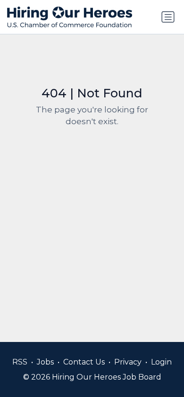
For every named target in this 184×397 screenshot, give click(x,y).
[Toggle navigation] (168, 17)
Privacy (128, 361)
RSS (19, 361)
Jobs (45, 361)
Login (161, 361)
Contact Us (84, 361)
